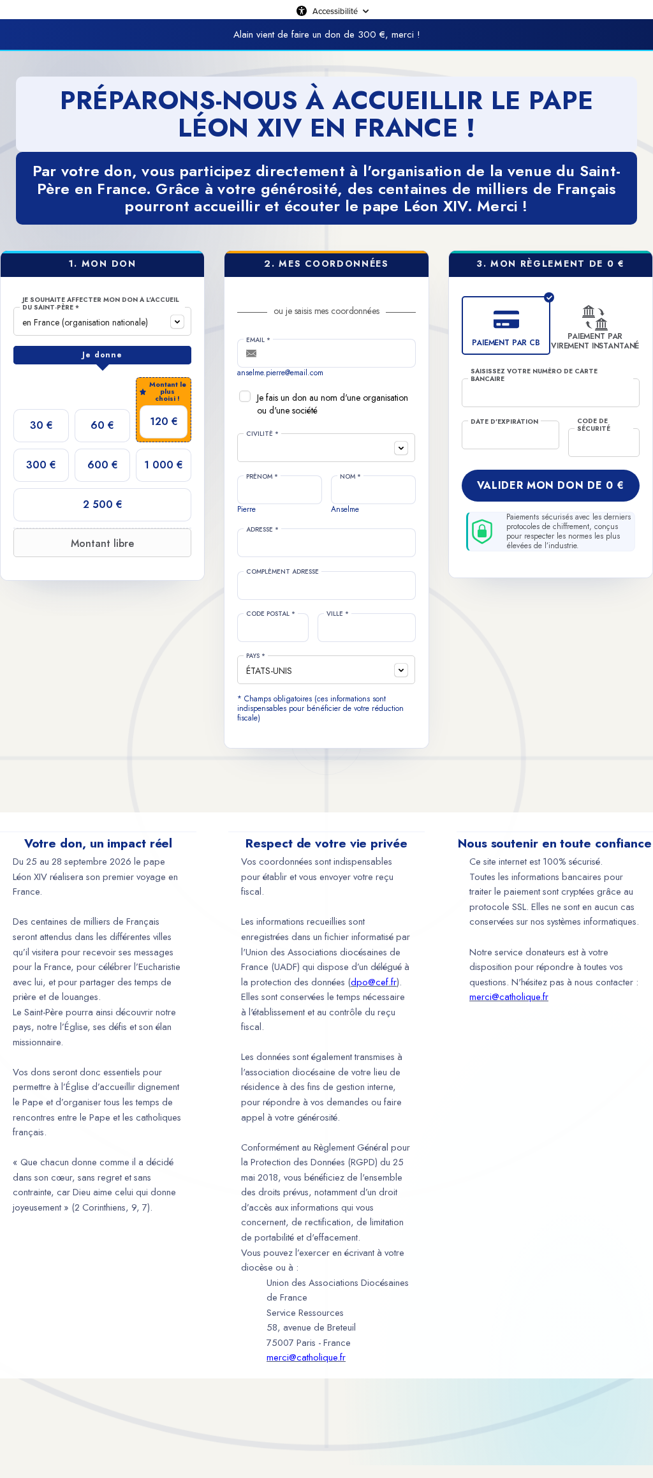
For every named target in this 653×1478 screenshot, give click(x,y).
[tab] (102, 355)
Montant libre (102, 543)
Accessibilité (335, 11)
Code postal (270, 614)
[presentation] (102, 355)
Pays (255, 656)
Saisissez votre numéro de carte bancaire (534, 376)
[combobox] (102, 321)
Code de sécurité (593, 425)
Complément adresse (282, 572)
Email (258, 340)
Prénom (262, 477)
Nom (350, 477)
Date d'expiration (504, 422)
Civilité (262, 434)
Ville (337, 614)
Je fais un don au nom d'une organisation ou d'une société (332, 404)
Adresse (262, 530)
